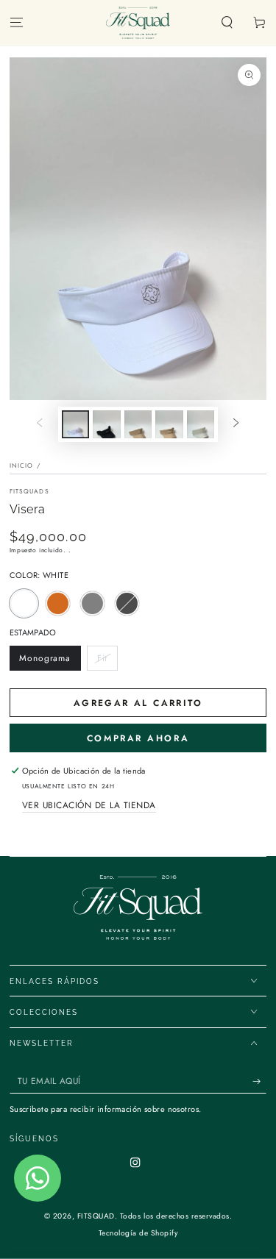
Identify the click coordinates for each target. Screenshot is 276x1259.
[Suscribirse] (259, 1081)
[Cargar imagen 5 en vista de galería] (200, 424)
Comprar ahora (138, 738)
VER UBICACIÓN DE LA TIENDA (89, 805)
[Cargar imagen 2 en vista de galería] (106, 424)
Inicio (22, 465)
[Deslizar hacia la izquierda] (39, 424)
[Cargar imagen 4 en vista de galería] (169, 424)
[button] (227, 23)
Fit (107, 661)
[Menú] (16, 23)
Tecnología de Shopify (138, 1232)
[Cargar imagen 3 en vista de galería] (138, 424)
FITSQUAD (96, 1215)
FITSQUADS (29, 491)
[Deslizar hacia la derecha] (236, 424)
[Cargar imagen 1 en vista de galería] (75, 424)
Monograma (45, 661)
